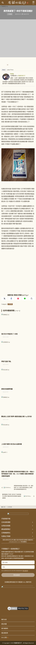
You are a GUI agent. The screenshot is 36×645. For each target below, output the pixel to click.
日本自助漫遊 (17, 522)
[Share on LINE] (25, 298)
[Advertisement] (18, 38)
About (3, 69)
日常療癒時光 (17, 533)
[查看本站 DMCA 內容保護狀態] (18, 609)
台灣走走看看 (17, 526)
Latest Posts (10, 69)
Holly (12, 74)
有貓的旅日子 (21, 75)
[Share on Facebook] (11, 298)
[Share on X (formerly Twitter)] (4, 298)
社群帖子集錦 (17, 536)
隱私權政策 (25, 570)
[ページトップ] (32, 641)
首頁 (4, 507)
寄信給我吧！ (16, 575)
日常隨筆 (10, 14)
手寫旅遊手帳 (5, 519)
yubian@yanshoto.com (14, 541)
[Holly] (5, 79)
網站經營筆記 (17, 529)
